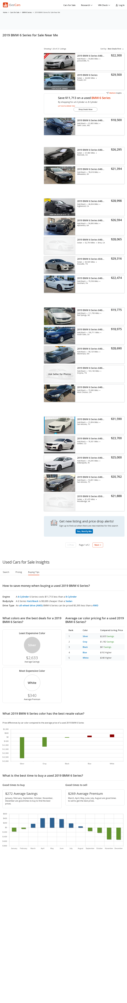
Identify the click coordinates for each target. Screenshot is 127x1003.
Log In (121, 5)
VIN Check (103, 5)
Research (85, 5)
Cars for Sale (69, 5)
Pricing (19, 572)
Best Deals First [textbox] (114, 49)
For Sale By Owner (60, 88)
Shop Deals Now (85, 109)
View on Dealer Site (58, 214)
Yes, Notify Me (84, 531)
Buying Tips (33, 572)
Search (6, 572)
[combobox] (116, 49)
